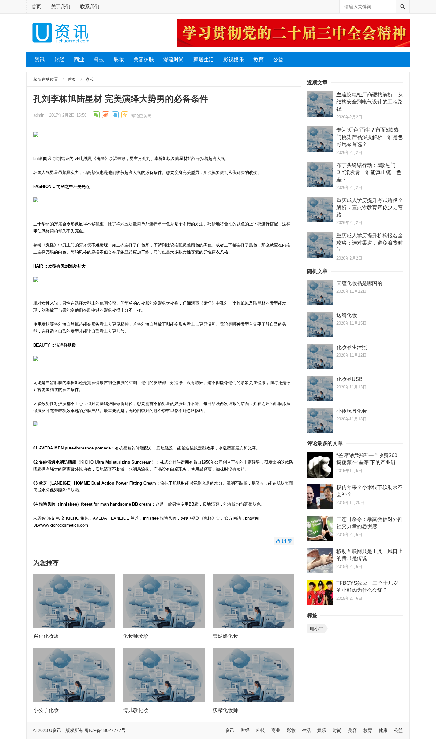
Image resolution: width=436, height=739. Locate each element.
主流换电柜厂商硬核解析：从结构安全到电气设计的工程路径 (369, 102)
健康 (383, 730)
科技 (99, 59)
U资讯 (55, 730)
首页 (36, 6)
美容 (352, 730)
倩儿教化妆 (135, 710)
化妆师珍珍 (135, 636)
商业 (79, 59)
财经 (59, 59)
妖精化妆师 (225, 710)
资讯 (39, 59)
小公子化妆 (46, 710)
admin (38, 115)
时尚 (337, 730)
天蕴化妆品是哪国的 (359, 283)
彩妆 (119, 59)
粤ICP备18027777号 (105, 730)
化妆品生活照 (351, 347)
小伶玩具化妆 (351, 411)
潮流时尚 (173, 59)
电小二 (316, 628)
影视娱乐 (233, 59)
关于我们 (60, 6)
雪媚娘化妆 (225, 636)
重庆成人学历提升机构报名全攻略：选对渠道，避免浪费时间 (369, 243)
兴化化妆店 (46, 636)
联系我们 (89, 6)
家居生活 (203, 59)
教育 (258, 59)
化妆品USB (349, 379)
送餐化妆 (346, 315)
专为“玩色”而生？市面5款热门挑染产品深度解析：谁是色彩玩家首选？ (369, 137)
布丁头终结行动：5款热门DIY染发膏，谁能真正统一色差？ (368, 172)
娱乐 (321, 730)
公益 (278, 59)
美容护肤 (143, 59)
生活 (306, 730)
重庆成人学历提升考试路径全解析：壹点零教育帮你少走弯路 (369, 207)
